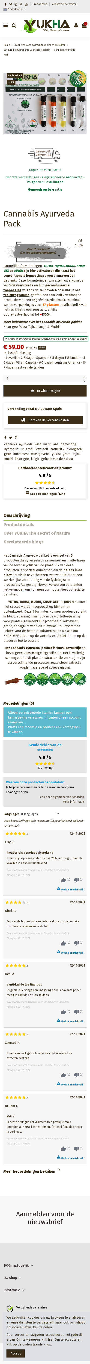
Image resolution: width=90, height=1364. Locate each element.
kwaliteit (42, 449)
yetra (66, 454)
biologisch (74, 449)
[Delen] (5, 438)
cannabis (10, 444)
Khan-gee (10, 327)
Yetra (23, 327)
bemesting (68, 444)
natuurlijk (57, 449)
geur (7, 454)
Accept (16, 1353)
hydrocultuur (14, 449)
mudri (8, 459)
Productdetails (18, 524)
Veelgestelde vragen (64, 4)
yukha (56, 454)
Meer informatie (73, 801)
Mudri (55, 327)
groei (29, 449)
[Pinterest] (16, 438)
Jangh (42, 327)
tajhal (77, 454)
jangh (35, 459)
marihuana (50, 444)
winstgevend (40, 454)
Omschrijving (16, 515)
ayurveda (26, 444)
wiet (38, 444)
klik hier (48, 1340)
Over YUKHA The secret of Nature (36, 533)
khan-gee (22, 459)
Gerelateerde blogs (23, 542)
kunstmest (21, 454)
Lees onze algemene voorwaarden (61, 797)
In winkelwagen (48, 391)
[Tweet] (10, 438)
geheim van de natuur (57, 459)
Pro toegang (40, 4)
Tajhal (32, 327)
